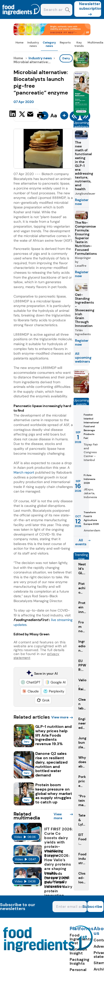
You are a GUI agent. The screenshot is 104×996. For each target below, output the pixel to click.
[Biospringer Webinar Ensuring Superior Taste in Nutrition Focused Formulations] (81, 392)
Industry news (33, 44)
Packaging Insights (79, 961)
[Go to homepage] (48, 950)
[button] (30, 682)
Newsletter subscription (90, 6)
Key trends (79, 44)
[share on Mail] (31, 115)
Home (19, 42)
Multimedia (95, 42)
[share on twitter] (22, 115)
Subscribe (95, 906)
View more (59, 717)
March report (24, 472)
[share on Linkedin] (13, 114)
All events (80, 542)
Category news (49, 44)
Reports (65, 42)
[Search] (67, 10)
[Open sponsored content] (52, 34)
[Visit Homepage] (21, 17)
